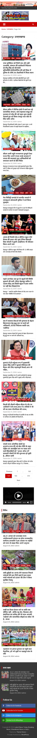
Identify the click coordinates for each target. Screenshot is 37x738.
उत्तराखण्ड (18, 58)
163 (29, 471)
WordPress (25, 735)
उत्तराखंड (6, 193)
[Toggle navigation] (4, 24)
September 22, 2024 (9, 75)
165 (15, 476)
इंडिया (13, 58)
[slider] (16, 502)
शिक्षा (19, 644)
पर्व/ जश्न (28, 602)
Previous (9, 471)
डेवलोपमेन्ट (21, 229)
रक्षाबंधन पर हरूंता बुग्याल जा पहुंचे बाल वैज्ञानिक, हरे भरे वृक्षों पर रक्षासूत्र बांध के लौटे (17, 651)
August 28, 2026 (8, 656)
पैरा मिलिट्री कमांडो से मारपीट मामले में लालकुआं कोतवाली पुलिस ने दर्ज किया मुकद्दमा (17, 200)
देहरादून (24, 58)
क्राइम (17, 193)
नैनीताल (22, 602)
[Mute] (28, 502)
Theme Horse (21, 732)
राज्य (28, 58)
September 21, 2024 (9, 372)
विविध (5, 510)
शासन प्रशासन (28, 358)
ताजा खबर (7, 668)
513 (28, 476)
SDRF (13, 565)
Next (18, 480)
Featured (7, 58)
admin (20, 75)
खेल (16, 229)
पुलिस (26, 193)
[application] (18, 496)
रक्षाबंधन (5, 605)
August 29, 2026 (8, 546)
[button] (18, 496)
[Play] (6, 502)
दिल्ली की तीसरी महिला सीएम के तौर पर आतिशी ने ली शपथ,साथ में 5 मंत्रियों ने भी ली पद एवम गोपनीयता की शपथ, (18, 406)
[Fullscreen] (31, 502)
